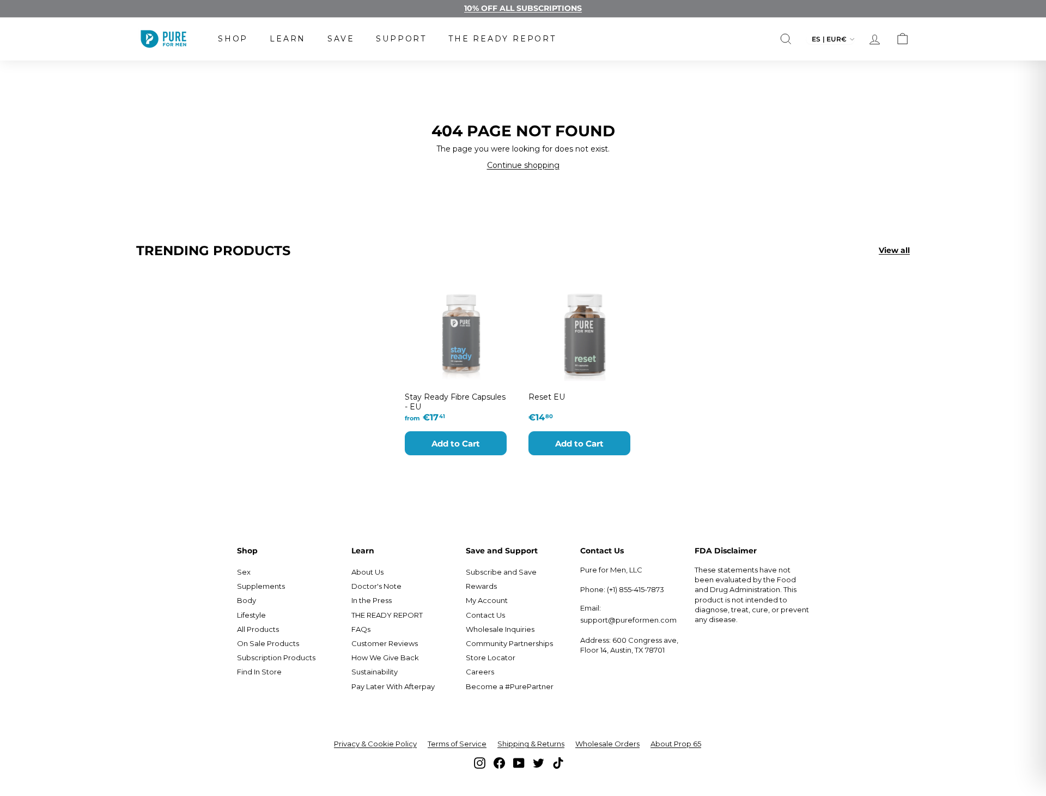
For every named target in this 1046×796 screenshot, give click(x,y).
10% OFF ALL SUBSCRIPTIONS (523, 8)
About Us (367, 572)
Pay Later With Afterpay (393, 686)
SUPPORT (401, 39)
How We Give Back (385, 657)
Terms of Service (457, 743)
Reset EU (546, 397)
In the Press (371, 600)
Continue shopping (523, 165)
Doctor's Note (376, 586)
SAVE (340, 39)
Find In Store (259, 671)
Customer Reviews (384, 643)
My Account (487, 600)
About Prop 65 (675, 743)
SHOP (233, 39)
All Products (258, 629)
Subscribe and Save (501, 572)
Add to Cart (455, 443)
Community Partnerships (509, 643)
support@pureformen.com (628, 620)
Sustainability (374, 671)
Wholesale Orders (607, 743)
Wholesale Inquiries (500, 629)
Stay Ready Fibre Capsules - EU (455, 402)
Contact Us (485, 615)
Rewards (481, 586)
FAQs (360, 629)
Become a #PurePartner (510, 686)
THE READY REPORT (502, 39)
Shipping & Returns (530, 743)
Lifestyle (251, 615)
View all (894, 250)
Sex (244, 572)
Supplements (261, 586)
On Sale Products (268, 643)
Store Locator (490, 657)
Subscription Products (276, 657)
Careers (480, 671)
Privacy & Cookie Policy (375, 743)
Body (246, 600)
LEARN (288, 39)
